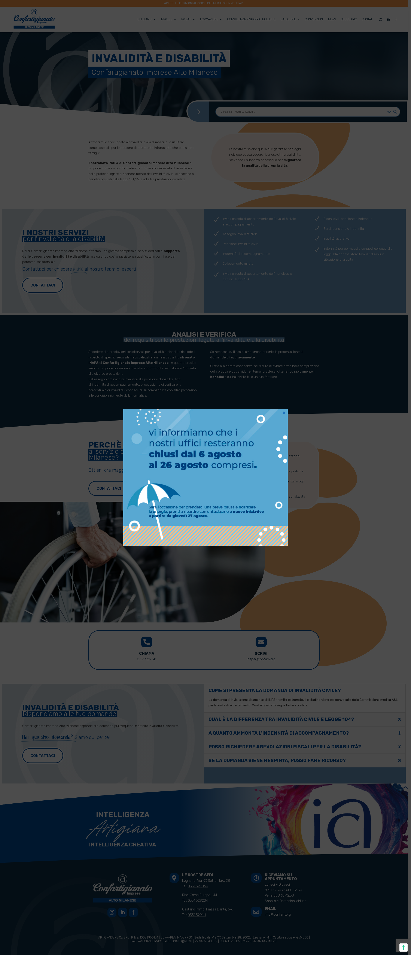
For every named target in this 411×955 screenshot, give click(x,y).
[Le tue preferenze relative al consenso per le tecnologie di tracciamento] (403, 947)
